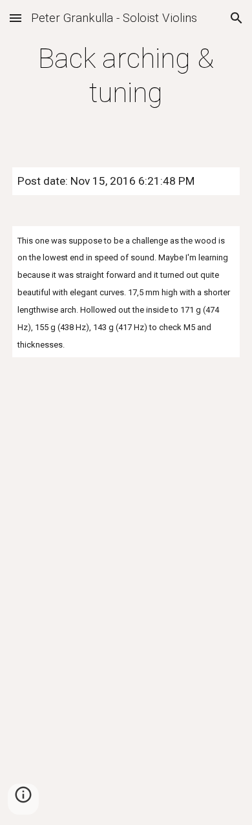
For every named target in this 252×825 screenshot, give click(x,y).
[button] (15, 18)
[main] (126, 76)
